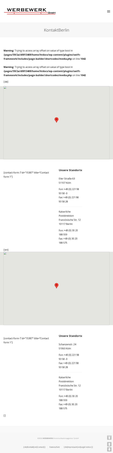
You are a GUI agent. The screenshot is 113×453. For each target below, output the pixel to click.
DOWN (109, 449)
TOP (109, 437)
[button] (56, 120)
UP (109, 444)
